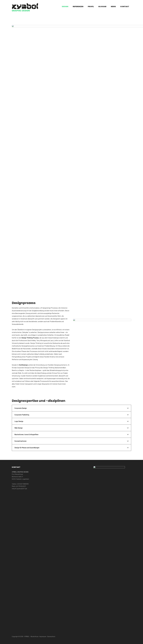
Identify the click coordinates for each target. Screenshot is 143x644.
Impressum (42, 636)
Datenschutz (51, 636)
